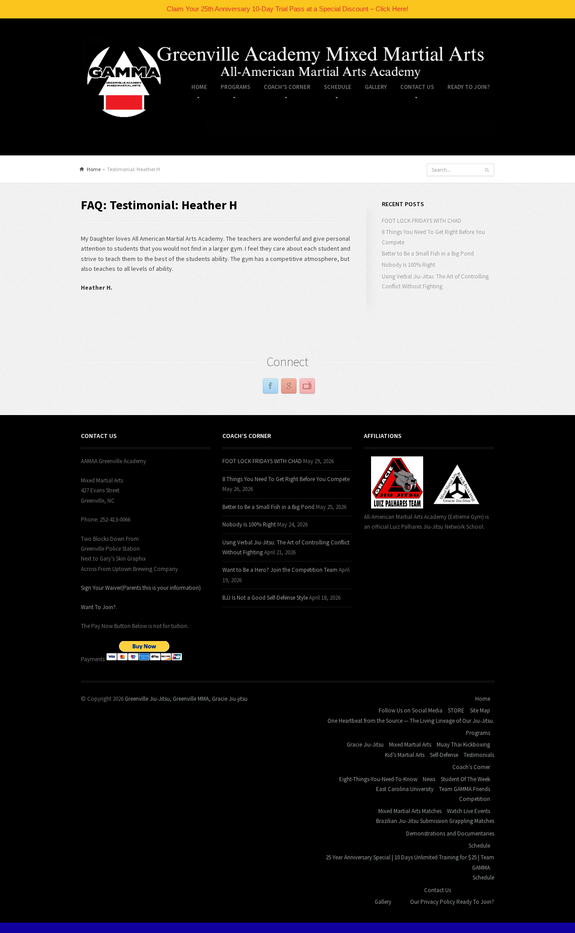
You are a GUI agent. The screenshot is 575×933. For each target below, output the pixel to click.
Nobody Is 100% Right (408, 265)
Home (196, 88)
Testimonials (479, 755)
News (429, 779)
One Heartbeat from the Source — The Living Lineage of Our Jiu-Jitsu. (410, 721)
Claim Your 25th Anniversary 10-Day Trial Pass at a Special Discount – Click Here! (287, 9)
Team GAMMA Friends (464, 789)
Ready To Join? (468, 87)
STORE (456, 710)
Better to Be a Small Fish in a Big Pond (428, 253)
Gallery (376, 87)
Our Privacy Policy (432, 902)
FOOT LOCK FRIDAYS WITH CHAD (421, 221)
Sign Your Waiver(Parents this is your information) (141, 588)
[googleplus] (289, 386)
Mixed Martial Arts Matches (410, 811)
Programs (232, 88)
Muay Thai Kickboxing (463, 744)
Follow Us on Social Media (410, 710)
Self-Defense (444, 755)
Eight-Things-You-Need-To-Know (378, 779)
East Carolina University (404, 789)
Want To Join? (98, 607)
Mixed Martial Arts (410, 744)
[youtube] (307, 386)
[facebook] (270, 386)
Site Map (480, 710)
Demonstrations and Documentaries (450, 833)
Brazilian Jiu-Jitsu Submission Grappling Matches (435, 821)
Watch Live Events (468, 811)
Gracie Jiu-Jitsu (365, 744)
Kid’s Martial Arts (405, 755)
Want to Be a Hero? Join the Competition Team (279, 570)
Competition (474, 799)
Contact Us (414, 88)
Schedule (334, 88)
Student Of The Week (465, 779)
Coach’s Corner (283, 88)
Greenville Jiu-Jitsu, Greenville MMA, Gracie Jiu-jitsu (186, 699)
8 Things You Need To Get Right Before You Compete (285, 479)
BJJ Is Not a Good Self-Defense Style (265, 597)
